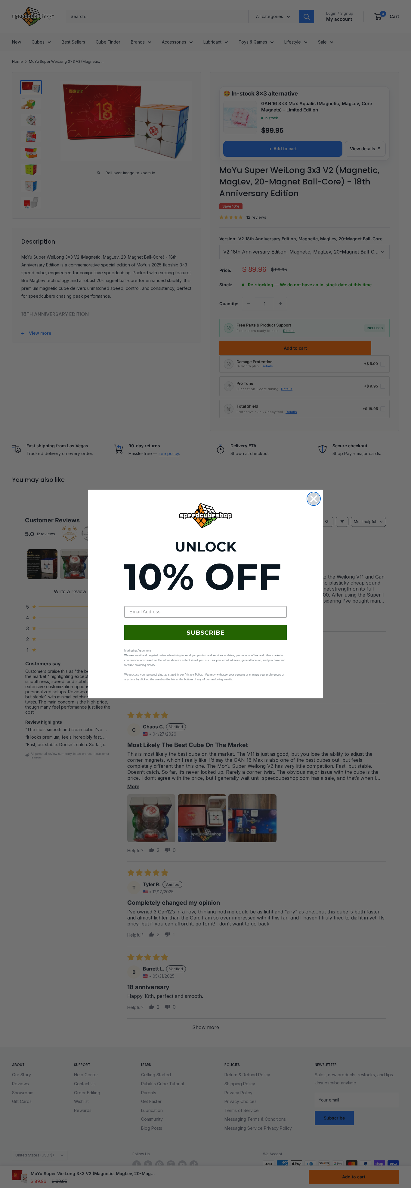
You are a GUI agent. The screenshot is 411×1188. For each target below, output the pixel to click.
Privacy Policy (193, 674)
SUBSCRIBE (205, 632)
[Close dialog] (313, 499)
